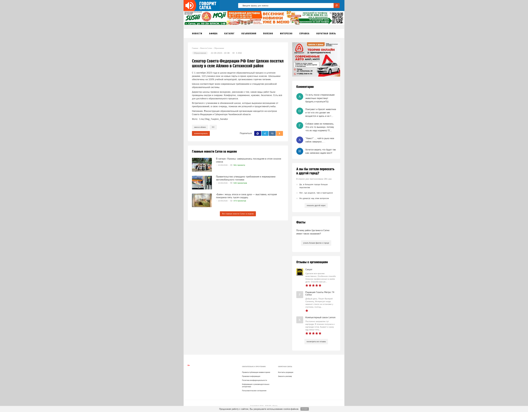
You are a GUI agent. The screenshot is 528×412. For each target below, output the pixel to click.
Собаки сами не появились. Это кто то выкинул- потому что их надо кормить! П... (319, 127)
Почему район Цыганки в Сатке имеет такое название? (312, 232)
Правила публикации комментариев (256, 372)
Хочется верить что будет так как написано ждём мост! (320, 151)
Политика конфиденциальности (254, 380)
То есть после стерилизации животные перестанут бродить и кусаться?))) (320, 98)
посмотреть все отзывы (316, 342)
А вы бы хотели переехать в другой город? (315, 171)
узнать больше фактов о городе (316, 243)
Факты (300, 222)
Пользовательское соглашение (254, 391)
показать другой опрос (316, 205)
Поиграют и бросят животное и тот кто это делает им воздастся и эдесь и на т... (320, 112)
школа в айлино (200, 127)
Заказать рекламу (285, 376)
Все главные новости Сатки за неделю (238, 214)
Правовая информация (251, 376)
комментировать (201, 133)
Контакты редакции (285, 372)
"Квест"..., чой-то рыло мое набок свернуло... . (319, 140)
